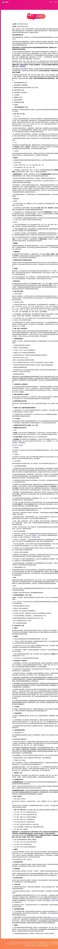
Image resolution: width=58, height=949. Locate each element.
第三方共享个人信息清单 (17, 445)
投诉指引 (25, 942)
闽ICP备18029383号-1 (26, 943)
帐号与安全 (31, 942)
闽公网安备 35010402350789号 (30, 945)
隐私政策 (16, 942)
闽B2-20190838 (34, 943)
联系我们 (35, 942)
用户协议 (12, 942)
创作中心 (56, 2)
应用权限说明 (22, 66)
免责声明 (21, 942)
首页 (51, 2)
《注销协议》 (28, 859)
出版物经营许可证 (42, 942)
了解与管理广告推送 (35, 537)
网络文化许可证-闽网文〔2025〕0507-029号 (13, 943)
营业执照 (48, 942)
